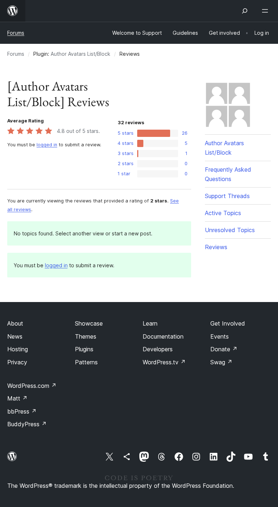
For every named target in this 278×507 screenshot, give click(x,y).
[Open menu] (266, 11)
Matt (17, 398)
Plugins (84, 349)
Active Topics (223, 213)
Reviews (216, 247)
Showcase (89, 323)
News (14, 336)
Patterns (86, 362)
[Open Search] (245, 11)
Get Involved (227, 323)
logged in (47, 144)
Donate (223, 349)
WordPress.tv (164, 362)
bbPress (22, 411)
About (15, 323)
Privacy (17, 362)
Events (219, 336)
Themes (85, 336)
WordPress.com (31, 385)
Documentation (163, 336)
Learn (150, 323)
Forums (15, 33)
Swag (221, 362)
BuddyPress (27, 424)
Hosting (17, 349)
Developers (158, 349)
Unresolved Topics (230, 230)
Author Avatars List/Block (80, 54)
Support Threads (227, 196)
